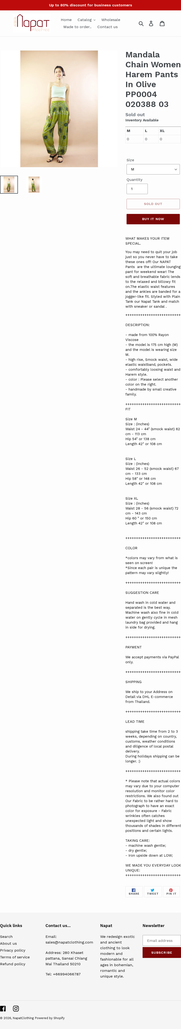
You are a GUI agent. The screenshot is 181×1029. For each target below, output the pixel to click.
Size (130, 160)
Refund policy (12, 964)
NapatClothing (23, 1018)
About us (8, 943)
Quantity (135, 179)
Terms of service (15, 957)
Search (6, 936)
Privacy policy (12, 950)
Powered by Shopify (50, 1018)
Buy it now (153, 219)
